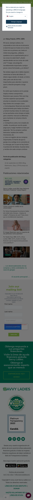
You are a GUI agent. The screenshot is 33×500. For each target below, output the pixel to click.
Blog (24, 163)
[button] (28, 495)
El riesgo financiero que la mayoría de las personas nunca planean (16, 233)
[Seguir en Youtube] (23, 439)
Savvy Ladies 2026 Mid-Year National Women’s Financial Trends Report (16, 189)
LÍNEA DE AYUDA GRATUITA (16, 486)
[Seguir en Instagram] (14, 439)
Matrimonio (8, 165)
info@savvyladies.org (22, 475)
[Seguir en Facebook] (10, 439)
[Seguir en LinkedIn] (19, 439)
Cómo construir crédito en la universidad (13, 207)
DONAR (17, 488)
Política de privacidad (16, 472)
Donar (20, 2)
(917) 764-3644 (8, 475)
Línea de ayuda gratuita (9, 2)
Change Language (16, 21)
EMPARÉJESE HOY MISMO (16, 375)
